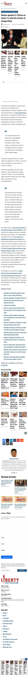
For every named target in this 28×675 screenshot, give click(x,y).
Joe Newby (17, 600)
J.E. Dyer (3, 591)
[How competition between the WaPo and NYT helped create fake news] (21, 499)
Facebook (4, 365)
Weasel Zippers (6, 644)
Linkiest (5, 626)
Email (3, 544)
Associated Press (20, 113)
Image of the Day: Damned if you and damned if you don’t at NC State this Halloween (7, 482)
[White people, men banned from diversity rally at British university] (7, 499)
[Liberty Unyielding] (8, 3)
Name (3, 537)
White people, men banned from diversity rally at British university (7, 505)
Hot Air (4, 616)
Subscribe (22, 570)
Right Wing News (7, 634)
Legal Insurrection (7, 623)
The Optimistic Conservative (10, 639)
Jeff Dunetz (11, 600)
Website (3, 550)
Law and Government (11, 8)
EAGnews (5, 613)
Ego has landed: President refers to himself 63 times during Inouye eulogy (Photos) (15, 300)
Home (3, 8)
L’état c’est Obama (10, 305)
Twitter (12, 363)
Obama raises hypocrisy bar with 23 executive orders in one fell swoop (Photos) (15, 352)
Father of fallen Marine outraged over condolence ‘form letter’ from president (15, 318)
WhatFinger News (7, 647)
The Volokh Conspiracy (8, 642)
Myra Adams (4, 600)
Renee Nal (4, 595)
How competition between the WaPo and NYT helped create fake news (20, 505)
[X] (7, 440)
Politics (15, 11)
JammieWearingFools (8, 621)
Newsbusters (6, 629)
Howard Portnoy (6, 24)
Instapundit (6, 618)
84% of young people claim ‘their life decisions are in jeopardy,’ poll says (15, 310)
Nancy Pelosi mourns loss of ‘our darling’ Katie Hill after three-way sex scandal (20, 490)
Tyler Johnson (5, 605)
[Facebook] (3, 440)
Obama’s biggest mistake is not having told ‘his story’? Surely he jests (14, 340)
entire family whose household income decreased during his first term (12, 273)
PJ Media (5, 631)
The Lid (4, 637)
